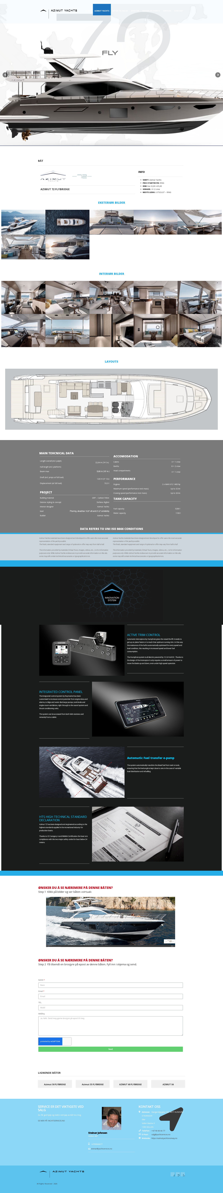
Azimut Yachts (101, 11)
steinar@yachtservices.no (101, 1148)
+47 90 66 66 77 (162, 2)
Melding (41, 1014)
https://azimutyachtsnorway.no (164, 1138)
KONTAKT (178, 11)
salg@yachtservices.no (161, 1134)
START (88, 11)
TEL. (40, 1002)
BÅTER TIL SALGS (120, 11)
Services (167, 11)
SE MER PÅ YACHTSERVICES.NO (51, 1120)
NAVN (40, 980)
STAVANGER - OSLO (178, 2)
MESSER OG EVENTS (151, 11)
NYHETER (135, 11)
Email (40, 991)
